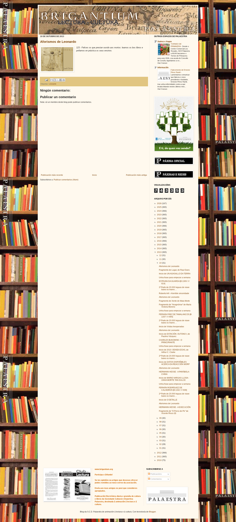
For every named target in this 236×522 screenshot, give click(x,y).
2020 (159, 226)
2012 (159, 453)
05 (160, 433)
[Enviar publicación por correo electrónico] (46, 80)
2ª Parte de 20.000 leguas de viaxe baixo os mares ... (174, 288)
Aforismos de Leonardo (58, 41)
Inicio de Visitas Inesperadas (171, 326)
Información (162, 67)
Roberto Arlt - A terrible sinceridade (174, 293)
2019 (159, 230)
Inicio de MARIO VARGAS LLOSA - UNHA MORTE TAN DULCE (174, 379)
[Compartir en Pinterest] (63, 80)
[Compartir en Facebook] (60, 80)
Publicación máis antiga (136, 175)
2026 (159, 203)
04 (160, 437)
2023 (159, 215)
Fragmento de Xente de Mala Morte (174, 301)
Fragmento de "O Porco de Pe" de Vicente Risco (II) (173, 412)
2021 (159, 222)
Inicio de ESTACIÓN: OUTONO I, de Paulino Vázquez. (174, 335)
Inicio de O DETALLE (168, 400)
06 (160, 429)
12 (160, 255)
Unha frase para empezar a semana (174, 277)
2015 (159, 245)
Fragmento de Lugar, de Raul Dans (174, 270)
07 (160, 425)
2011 (159, 456)
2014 (159, 248)
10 (160, 263)
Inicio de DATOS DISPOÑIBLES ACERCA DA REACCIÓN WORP (174, 363)
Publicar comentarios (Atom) (66, 180)
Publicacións (156, 474)
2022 (159, 218)
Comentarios (156, 479)
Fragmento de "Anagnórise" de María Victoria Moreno (175, 305)
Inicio (94, 175)
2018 (159, 233)
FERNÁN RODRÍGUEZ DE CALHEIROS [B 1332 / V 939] (173, 389)
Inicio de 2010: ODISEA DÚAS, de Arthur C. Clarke (173, 351)
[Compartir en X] (57, 80)
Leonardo (52, 84)
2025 (159, 207)
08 (160, 422)
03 (160, 440)
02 (160, 444)
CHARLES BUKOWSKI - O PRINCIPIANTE (170, 341)
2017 (159, 237)
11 (160, 259)
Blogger (152, 512)
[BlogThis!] (54, 80)
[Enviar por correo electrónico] (51, 80)
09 (160, 418)
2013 (159, 252)
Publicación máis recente (52, 175)
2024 (159, 211)
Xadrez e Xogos (164, 41)
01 (160, 448)
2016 (159, 241)
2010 (159, 460)
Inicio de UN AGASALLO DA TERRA (174, 274)
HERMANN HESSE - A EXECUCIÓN (175, 407)
